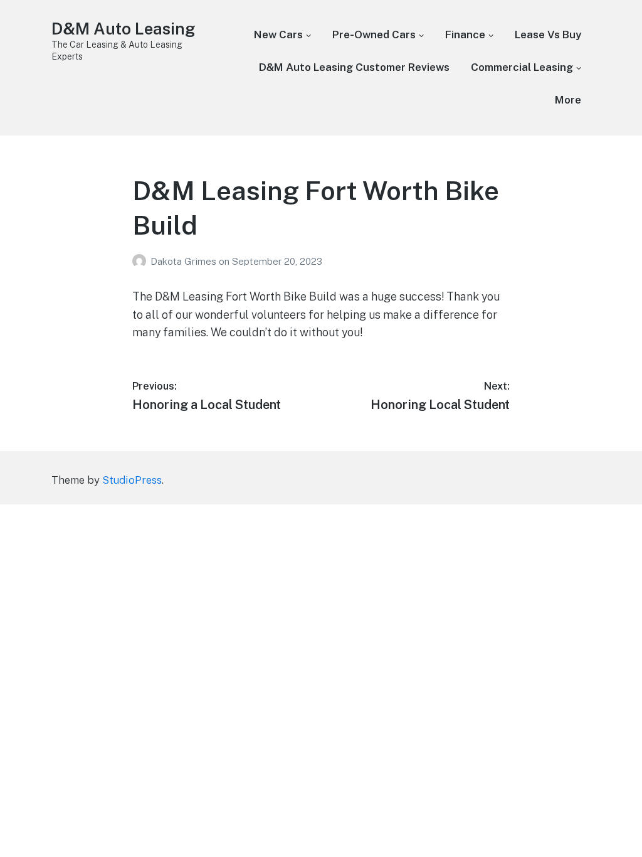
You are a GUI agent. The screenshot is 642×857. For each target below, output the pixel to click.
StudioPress (132, 480)
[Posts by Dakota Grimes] (141, 261)
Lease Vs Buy (548, 34)
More (568, 99)
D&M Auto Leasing (123, 28)
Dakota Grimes (184, 261)
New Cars (278, 34)
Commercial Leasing (522, 67)
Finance (465, 34)
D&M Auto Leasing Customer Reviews (354, 67)
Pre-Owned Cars (374, 34)
